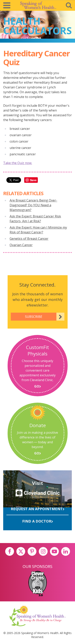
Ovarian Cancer (21, 245)
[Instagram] (43, 551)
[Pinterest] (32, 551)
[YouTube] (54, 551)
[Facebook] (9, 551)
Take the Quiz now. (17, 163)
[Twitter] (20, 551)
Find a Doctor (36, 521)
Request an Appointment (37, 508)
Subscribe (33, 316)
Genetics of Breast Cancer (29, 238)
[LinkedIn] (65, 551)
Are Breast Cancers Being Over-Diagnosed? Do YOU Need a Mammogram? (33, 205)
